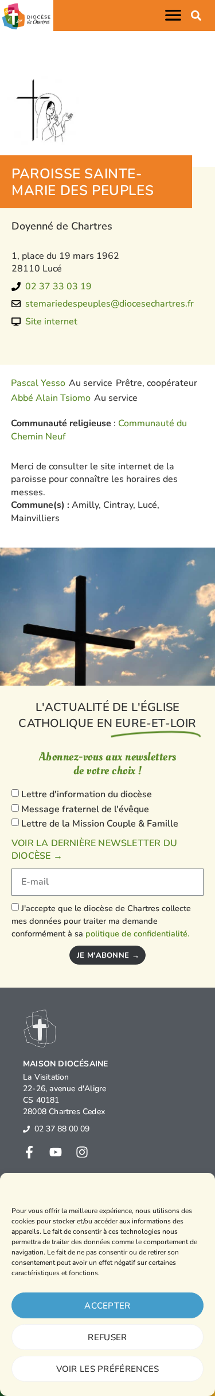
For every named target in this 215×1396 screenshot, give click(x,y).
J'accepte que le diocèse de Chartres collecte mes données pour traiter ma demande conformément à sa (101, 921)
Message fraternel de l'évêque (85, 809)
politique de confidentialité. (137, 933)
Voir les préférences (107, 1369)
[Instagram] (82, 1152)
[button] (175, 15)
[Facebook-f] (29, 1152)
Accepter (107, 1305)
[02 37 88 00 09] (26, 1129)
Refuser (107, 1337)
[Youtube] (55, 1152)
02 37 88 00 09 (61, 1128)
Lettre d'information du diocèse (86, 794)
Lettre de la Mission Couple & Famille (99, 823)
